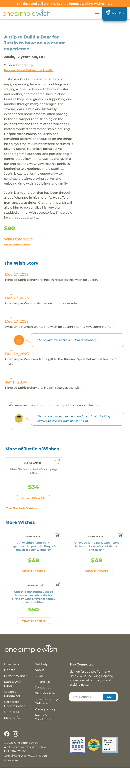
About (39, 670)
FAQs (39, 675)
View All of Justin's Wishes (21, 508)
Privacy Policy (45, 709)
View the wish (33, 571)
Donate (9, 670)
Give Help (11, 664)
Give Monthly (45, 693)
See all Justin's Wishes (17, 244)
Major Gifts (12, 717)
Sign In (117, 12)
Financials (42, 681)
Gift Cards (11, 711)
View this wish (33, 498)
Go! (109, 696)
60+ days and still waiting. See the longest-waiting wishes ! (65, 3)
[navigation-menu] (97, 13)
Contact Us (43, 687)
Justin (9, 57)
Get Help (41, 664)
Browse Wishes (15, 675)
